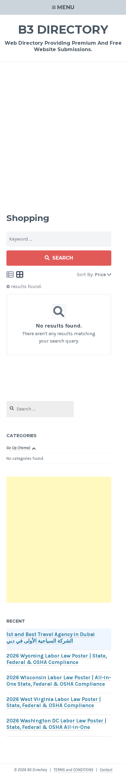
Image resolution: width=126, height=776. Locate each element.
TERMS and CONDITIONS (73, 769)
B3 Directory (63, 29)
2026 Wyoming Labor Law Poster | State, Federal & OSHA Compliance (56, 659)
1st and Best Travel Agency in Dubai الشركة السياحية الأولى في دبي (50, 638)
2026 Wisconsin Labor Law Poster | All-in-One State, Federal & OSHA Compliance (58, 681)
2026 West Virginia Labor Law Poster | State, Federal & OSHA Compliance (53, 702)
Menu (65, 7)
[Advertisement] (63, 136)
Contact (106, 769)
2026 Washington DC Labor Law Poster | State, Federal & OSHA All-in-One (56, 724)
